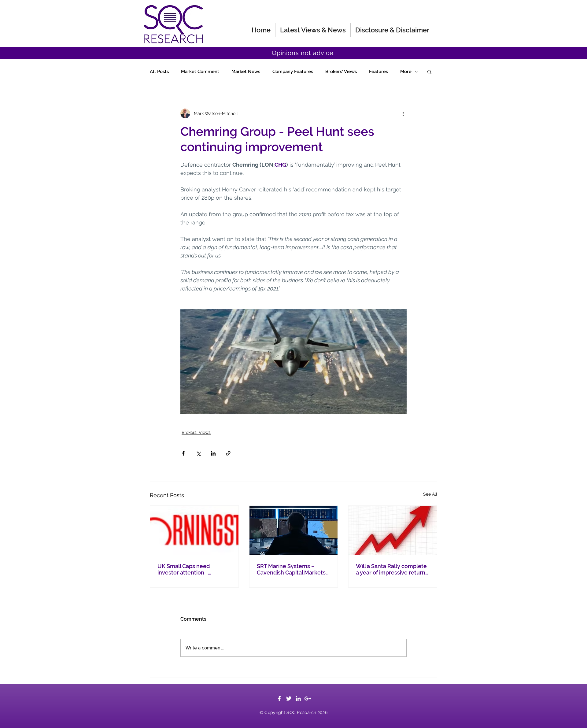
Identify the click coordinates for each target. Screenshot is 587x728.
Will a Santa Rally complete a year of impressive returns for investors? (392, 569)
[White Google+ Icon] (307, 698)
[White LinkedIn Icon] (298, 698)
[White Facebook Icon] (279, 698)
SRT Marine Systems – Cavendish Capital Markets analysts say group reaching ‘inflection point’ (293, 569)
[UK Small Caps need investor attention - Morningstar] (194, 530)
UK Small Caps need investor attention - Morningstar (183, 569)
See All (430, 494)
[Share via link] (228, 453)
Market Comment (200, 71)
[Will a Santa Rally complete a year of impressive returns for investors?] (393, 530)
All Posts (159, 71)
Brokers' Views (341, 71)
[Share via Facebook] (183, 453)
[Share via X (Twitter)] (198, 453)
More (406, 71)
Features (378, 71)
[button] (429, 71)
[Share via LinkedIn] (213, 453)
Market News (245, 71)
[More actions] (403, 113)
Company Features (292, 71)
